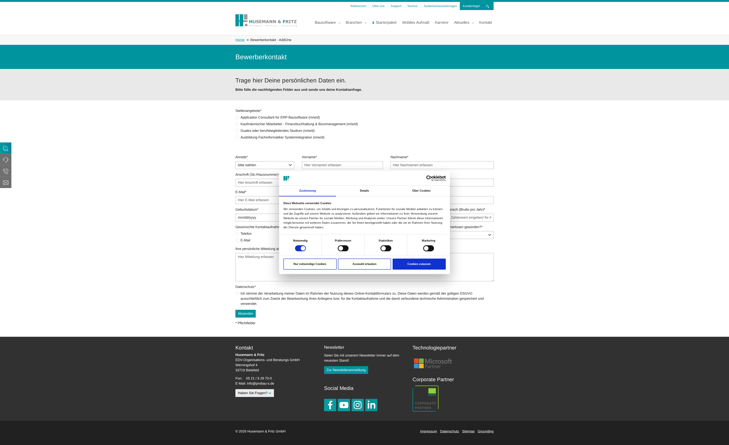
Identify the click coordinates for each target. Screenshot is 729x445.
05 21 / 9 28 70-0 (259, 378)
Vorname (309, 157)
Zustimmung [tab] (307, 190)
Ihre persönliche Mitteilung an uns (260, 249)
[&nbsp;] (488, 6)
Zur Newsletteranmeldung (346, 370)
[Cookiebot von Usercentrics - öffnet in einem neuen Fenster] (429, 178)
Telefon (246, 234)
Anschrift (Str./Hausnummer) (257, 174)
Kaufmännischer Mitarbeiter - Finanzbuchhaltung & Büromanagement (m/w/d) (299, 124)
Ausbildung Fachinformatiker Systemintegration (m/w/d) (282, 137)
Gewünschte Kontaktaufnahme (259, 227)
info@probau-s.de (260, 383)
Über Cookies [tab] (421, 190)
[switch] (343, 248)
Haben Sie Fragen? (252, 393)
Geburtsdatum (246, 209)
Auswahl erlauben (364, 264)
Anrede (241, 157)
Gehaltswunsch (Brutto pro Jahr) (460, 209)
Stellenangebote (248, 111)
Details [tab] (364, 190)
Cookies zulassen (419, 264)
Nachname (399, 157)
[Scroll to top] (720, 436)
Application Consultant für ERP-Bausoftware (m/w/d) (280, 117)
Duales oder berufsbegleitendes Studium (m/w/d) (278, 131)
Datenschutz (245, 287)
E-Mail (240, 192)
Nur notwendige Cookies (309, 264)
